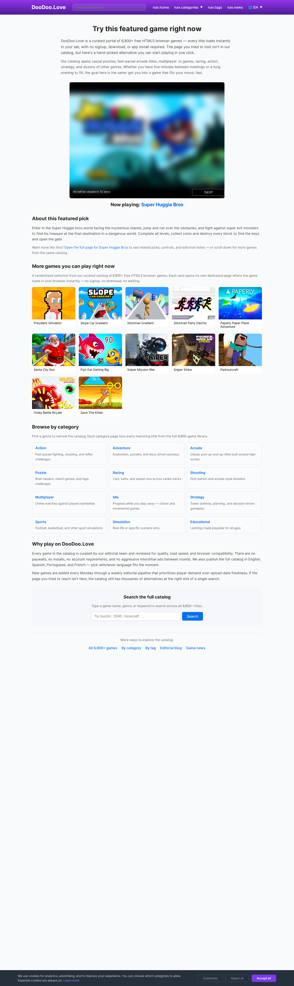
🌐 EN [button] (255, 7)
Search (192, 616)
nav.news (235, 7)
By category (131, 648)
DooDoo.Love (49, 7)
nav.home (161, 7)
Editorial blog (171, 648)
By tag (150, 648)
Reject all (237, 978)
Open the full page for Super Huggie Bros (96, 247)
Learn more (71, 980)
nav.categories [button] (188, 7)
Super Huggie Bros (162, 204)
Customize (210, 978)
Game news (195, 648)
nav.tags (215, 7)
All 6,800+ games (103, 648)
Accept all (264, 978)
